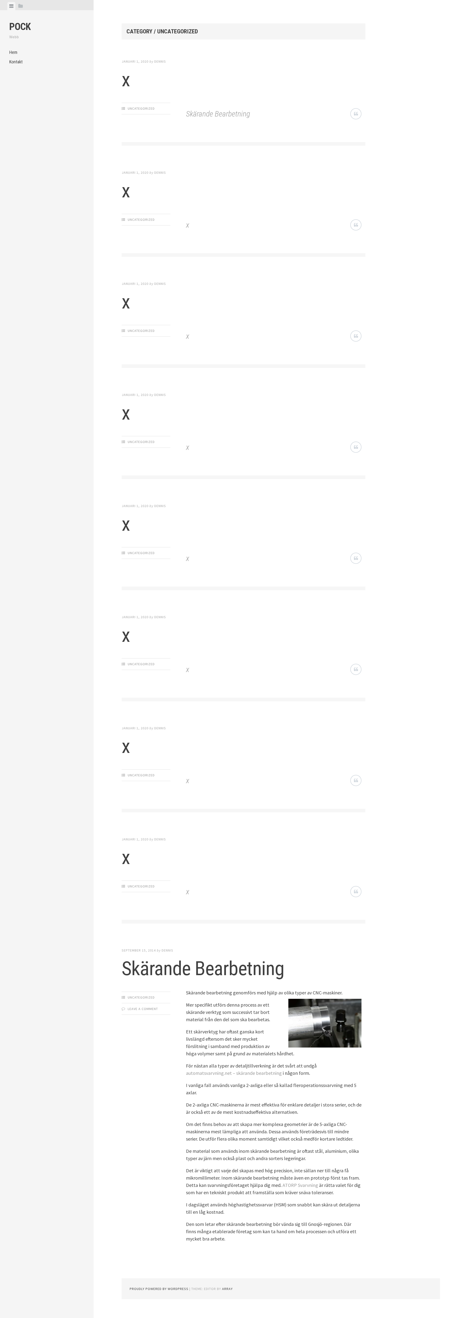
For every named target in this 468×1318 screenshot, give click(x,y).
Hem (13, 52)
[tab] (11, 6)
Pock (20, 26)
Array (227, 1289)
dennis (160, 61)
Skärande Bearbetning (218, 113)
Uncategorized (141, 108)
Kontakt (16, 61)
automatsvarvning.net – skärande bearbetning (234, 1073)
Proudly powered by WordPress (159, 1289)
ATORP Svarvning (300, 1185)
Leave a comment (143, 1009)
